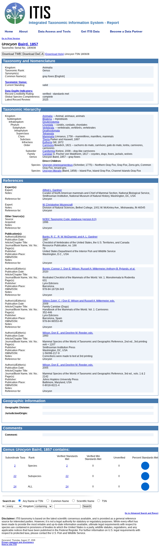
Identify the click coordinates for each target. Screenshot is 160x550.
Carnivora (48, 145)
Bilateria (47, 119)
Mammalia (48, 136)
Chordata (47, 124)
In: (3, 506)
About (23, 31)
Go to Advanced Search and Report (141, 513)
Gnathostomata (51, 130)
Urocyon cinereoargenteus (57, 165)
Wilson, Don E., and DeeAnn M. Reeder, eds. (67, 332)
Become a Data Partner (126, 31)
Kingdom (28, 506)
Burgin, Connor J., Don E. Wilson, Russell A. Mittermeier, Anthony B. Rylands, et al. (88, 268)
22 (15, 476)
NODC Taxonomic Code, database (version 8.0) (69, 219)
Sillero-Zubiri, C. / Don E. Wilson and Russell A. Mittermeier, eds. (78, 300)
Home (9, 31)
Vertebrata (48, 127)
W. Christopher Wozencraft (57, 204)
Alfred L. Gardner (52, 190)
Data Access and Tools (54, 31)
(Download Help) (54, 54)
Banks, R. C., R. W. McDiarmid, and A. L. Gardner (70, 236)
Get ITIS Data (90, 31)
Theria (46, 139)
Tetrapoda (48, 133)
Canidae (47, 153)
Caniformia (48, 151)
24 (15, 486)
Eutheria (47, 142)
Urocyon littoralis (51, 170)
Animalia (47, 116)
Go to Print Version (11, 38)
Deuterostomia (50, 121)
